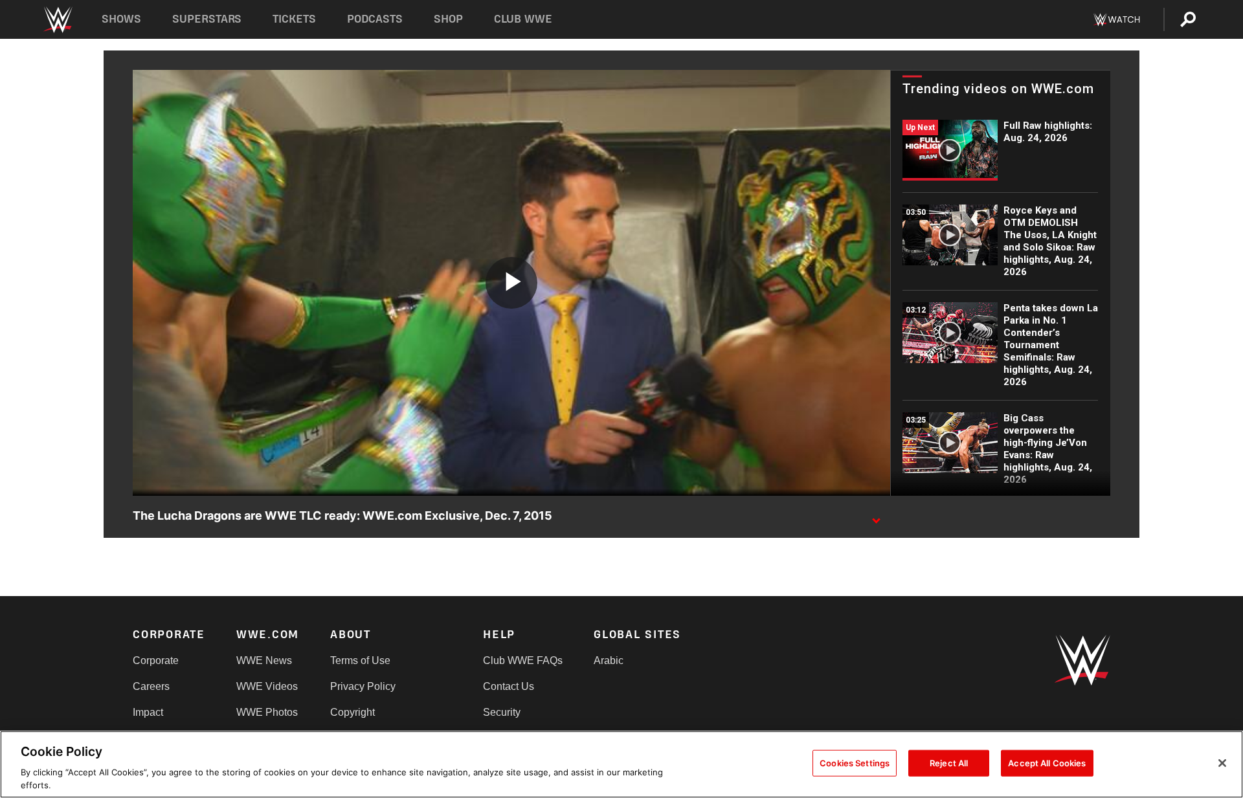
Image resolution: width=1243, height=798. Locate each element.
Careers (151, 686)
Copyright (352, 712)
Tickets (294, 19)
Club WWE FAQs (523, 660)
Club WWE (523, 19)
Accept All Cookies (1047, 763)
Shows (121, 19)
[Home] (57, 20)
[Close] (1222, 763)
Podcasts (375, 19)
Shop (448, 19)
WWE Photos (267, 712)
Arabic (608, 660)
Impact (148, 712)
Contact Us (508, 686)
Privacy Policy (363, 686)
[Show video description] (876, 516)
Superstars (207, 19)
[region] (621, 764)
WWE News (264, 660)
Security (502, 712)
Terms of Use (360, 660)
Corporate (156, 660)
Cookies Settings (855, 763)
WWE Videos (267, 686)
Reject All (949, 763)
